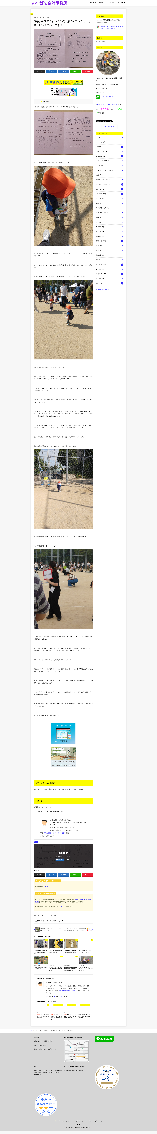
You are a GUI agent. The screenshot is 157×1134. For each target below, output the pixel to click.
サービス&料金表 (91, 2)
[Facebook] (60, 860)
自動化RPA (100, 250)
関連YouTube (101, 274)
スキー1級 (100, 165)
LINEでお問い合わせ (107, 96)
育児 (32, 14)
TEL (119, 2)
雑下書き (100, 278)
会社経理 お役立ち (103, 184)
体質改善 (100, 198)
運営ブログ (101, 264)
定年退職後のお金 (102, 208)
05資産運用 (100, 156)
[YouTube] (122, 3)
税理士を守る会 (43, 1049)
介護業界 (99, 175)
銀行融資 (100, 269)
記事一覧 (78, 1123)
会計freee (100, 189)
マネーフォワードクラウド (104, 170)
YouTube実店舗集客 (102, 161)
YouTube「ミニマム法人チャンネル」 (107, 104)
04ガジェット (101, 151)
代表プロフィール (102, 2)
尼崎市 (99, 217)
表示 (47, 101)
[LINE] (125, 3)
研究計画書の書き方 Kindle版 (53, 833)
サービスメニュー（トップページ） (65, 1123)
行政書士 (100, 255)
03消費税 (100, 146)
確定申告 (100, 231)
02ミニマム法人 (102, 142)
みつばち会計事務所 (49, 3)
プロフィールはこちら (109, 126)
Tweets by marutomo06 (102, 289)
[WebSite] (49, 997)
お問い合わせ (112, 2)
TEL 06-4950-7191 (101, 42)
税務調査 (100, 236)
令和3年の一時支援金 (103, 179)
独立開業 (100, 227)
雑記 (99, 283)
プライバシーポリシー (87, 1123)
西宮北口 (99, 259)
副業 (98, 203)
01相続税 (100, 137)
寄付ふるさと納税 (102, 212)
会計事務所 (101, 194)
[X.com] (68, 860)
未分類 (99, 222)
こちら (46, 886)
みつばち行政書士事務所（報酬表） (74, 1072)
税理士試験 (101, 241)
